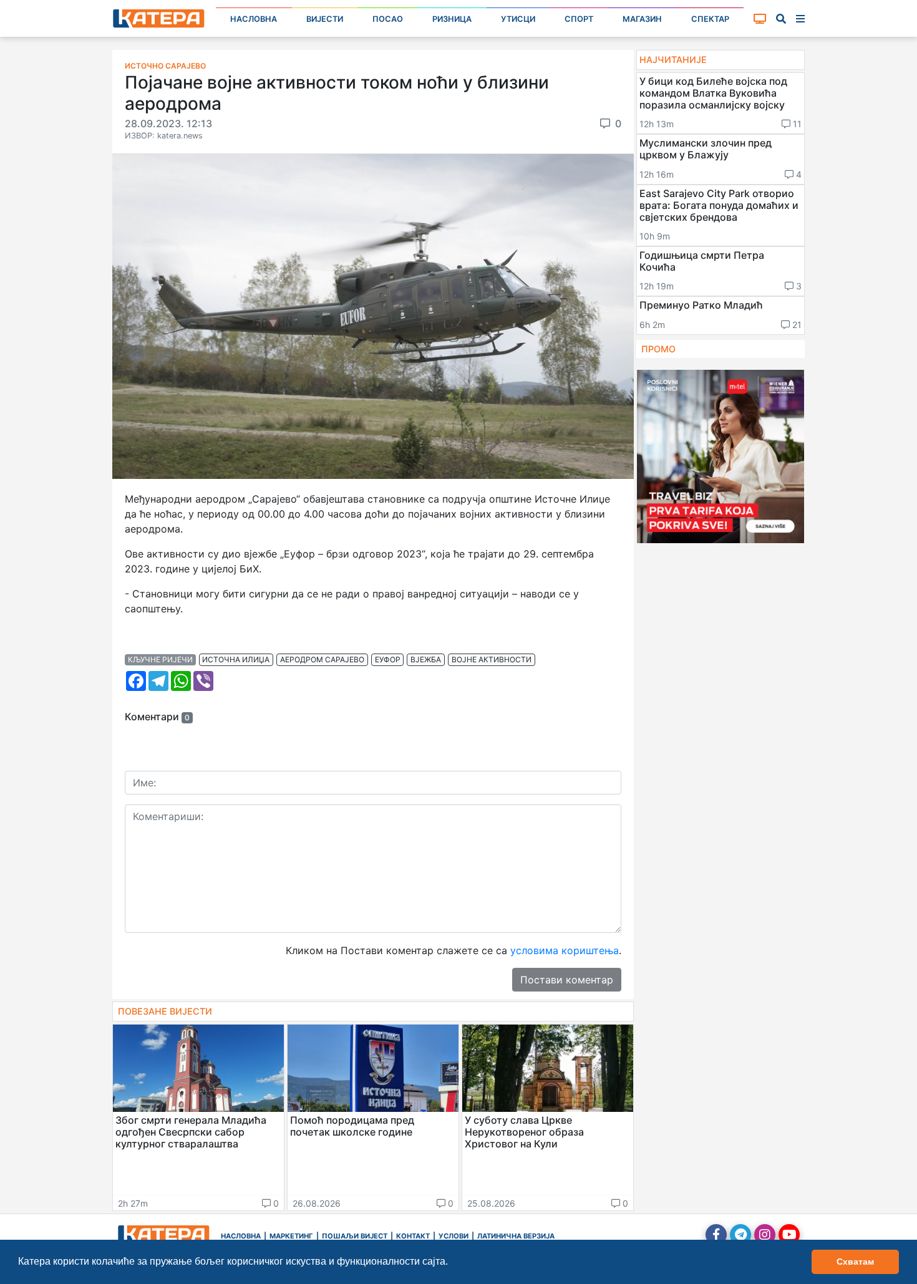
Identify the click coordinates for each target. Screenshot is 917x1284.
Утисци (518, 19)
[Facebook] (716, 1234)
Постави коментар (566, 979)
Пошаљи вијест (354, 1236)
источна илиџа (235, 659)
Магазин (642, 19)
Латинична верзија (516, 1236)
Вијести (324, 19)
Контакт (413, 1236)
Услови (453, 1236)
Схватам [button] (855, 1262)
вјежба (425, 659)
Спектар (710, 19)
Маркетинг (291, 1236)
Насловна (253, 19)
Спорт (579, 19)
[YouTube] (789, 1234)
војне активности (491, 659)
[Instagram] (764, 1234)
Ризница (452, 19)
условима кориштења (564, 950)
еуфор (387, 659)
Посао (387, 19)
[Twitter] (740, 1234)
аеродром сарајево (322, 659)
